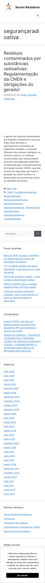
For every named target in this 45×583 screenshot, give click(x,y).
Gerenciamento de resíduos (18, 514)
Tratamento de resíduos (16, 523)
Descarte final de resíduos (17, 531)
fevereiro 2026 (11, 388)
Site (15, 188)
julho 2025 (9, 418)
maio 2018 (9, 460)
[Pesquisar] (37, 234)
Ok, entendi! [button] (22, 575)
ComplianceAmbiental (25, 192)
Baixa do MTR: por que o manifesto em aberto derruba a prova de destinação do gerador (21, 258)
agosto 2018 (10, 447)
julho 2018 (9, 452)
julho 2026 (9, 371)
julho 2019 (9, 435)
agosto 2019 (10, 430)
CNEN (10, 192)
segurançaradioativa (14, 207)
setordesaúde (33, 207)
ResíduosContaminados (16, 200)
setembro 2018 (11, 443)
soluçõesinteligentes (14, 215)
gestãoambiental (12, 196)
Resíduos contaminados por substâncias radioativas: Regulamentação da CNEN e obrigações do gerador (22, 71)
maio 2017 (9, 485)
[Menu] (37, 15)
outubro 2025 (10, 405)
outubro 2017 (10, 477)
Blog (9, 188)
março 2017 (10, 490)
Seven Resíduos (27, 7)
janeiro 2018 (10, 464)
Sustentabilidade (12, 219)
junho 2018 (9, 456)
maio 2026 (9, 376)
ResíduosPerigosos (13, 203)
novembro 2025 (12, 401)
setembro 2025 (11, 409)
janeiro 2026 (10, 392)
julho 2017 (9, 481)
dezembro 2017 (12, 468)
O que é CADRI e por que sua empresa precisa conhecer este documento (19, 324)
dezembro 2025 (12, 397)
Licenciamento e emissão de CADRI (22, 527)
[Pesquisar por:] (19, 234)
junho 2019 (9, 439)
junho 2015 (9, 494)
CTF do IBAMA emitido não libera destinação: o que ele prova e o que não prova (22, 269)
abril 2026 (9, 380)
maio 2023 (9, 426)
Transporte (9, 518)
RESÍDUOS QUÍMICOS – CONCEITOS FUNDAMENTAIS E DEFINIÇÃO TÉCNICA (22, 338)
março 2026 (10, 384)
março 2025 (10, 422)
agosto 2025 (10, 414)
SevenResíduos (11, 211)
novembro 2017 (11, 473)
